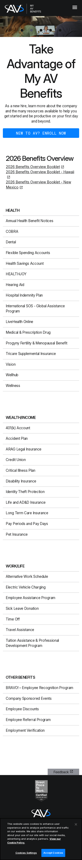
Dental (11, 242)
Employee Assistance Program (30, 598)
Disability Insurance (21, 481)
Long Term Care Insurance (27, 513)
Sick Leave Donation (22, 608)
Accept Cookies (53, 852)
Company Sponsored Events (29, 698)
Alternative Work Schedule (27, 576)
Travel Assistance (20, 630)
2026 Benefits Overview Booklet (33, 167)
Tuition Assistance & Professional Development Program (32, 643)
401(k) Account (18, 428)
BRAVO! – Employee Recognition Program (39, 688)
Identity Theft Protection (25, 492)
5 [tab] (60, 30)
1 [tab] (22, 30)
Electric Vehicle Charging (26, 587)
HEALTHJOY (16, 274)
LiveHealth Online (19, 322)
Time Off (13, 619)
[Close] (76, 824)
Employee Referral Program (28, 720)
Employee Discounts (22, 709)
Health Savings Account (24, 263)
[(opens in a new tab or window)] (41, 791)
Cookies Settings (26, 852)
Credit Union (16, 460)
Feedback (61, 772)
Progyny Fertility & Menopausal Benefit (36, 343)
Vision (10, 364)
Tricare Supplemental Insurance (31, 354)
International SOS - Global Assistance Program (35, 308)
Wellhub (12, 375)
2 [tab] (31, 30)
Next (78, 24)
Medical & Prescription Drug (28, 332)
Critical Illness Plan (20, 470)
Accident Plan (17, 438)
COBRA (12, 231)
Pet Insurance (17, 534)
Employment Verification (25, 730)
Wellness (13, 385)
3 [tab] (41, 30)
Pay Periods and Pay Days (27, 524)
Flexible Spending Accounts (28, 253)
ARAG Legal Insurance (23, 449)
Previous (4, 24)
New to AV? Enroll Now (41, 133)
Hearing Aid (15, 285)
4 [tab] (50, 30)
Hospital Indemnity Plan (24, 295)
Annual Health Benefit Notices (29, 221)
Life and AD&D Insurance (26, 502)
